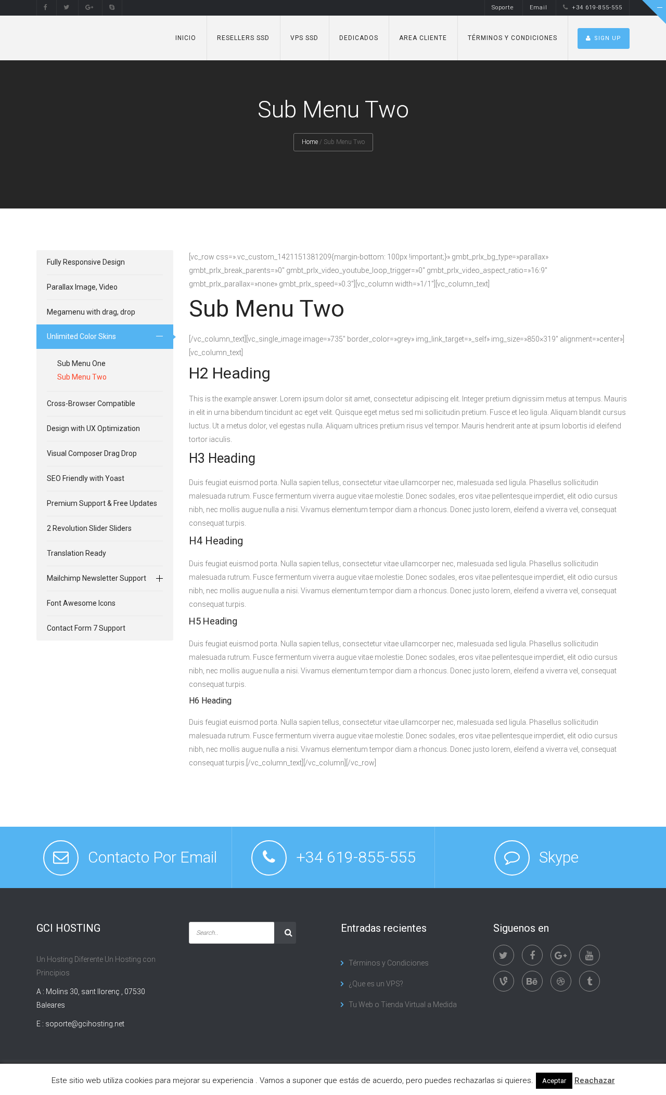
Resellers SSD (243, 38)
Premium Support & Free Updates (102, 503)
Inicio (185, 38)
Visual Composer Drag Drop (92, 453)
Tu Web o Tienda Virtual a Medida (403, 1004)
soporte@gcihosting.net (84, 1024)
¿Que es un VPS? (376, 984)
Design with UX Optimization (93, 428)
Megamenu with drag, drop (91, 312)
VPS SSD (304, 38)
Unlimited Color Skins (81, 336)
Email (538, 7)
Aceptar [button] (554, 1081)
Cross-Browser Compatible (91, 403)
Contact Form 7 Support (86, 628)
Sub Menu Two (82, 377)
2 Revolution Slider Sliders (89, 528)
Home (310, 142)
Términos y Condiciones (512, 38)
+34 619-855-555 (597, 7)
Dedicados (358, 38)
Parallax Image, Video (82, 287)
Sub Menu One (81, 363)
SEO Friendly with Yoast (85, 478)
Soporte (503, 7)
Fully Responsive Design (86, 262)
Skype (559, 857)
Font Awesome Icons (81, 603)
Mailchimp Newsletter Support (96, 578)
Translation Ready (76, 553)
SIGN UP (607, 38)
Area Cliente (423, 38)
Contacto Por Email (152, 857)
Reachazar (594, 1080)
